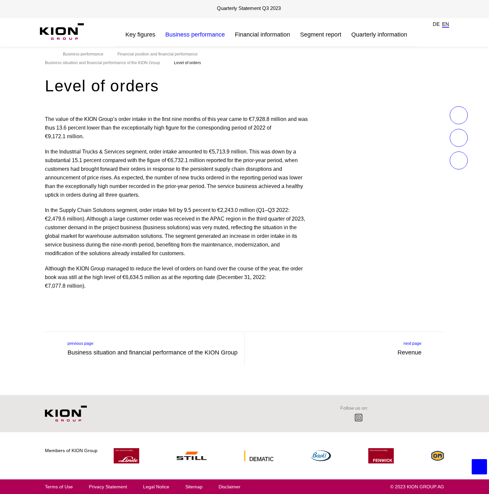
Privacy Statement (108, 486)
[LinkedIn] (343, 418)
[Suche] (420, 31)
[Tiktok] (416, 418)
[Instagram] (359, 418)
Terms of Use (59, 486)
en (445, 24)
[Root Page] (47, 54)
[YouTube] (431, 418)
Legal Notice (156, 486)
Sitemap (194, 486)
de (436, 24)
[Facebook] (388, 418)
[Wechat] (402, 418)
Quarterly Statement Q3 (249, 8)
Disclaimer (230, 486)
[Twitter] (374, 418)
